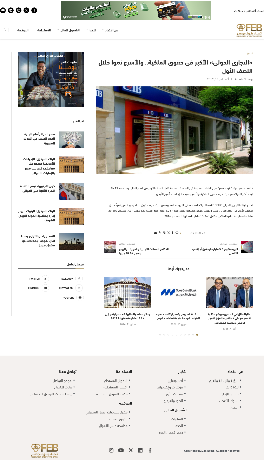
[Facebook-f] (150, 437)
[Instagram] (18, 4)
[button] (109, 293)
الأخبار (92, 17)
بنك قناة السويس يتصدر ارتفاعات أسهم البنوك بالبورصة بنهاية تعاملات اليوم (178, 303)
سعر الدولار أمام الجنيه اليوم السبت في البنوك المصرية (39, 126)
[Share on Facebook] (172, 219)
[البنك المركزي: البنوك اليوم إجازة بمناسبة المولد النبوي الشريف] (71, 204)
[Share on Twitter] (168, 219)
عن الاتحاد (111, 17)
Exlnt (210, 437)
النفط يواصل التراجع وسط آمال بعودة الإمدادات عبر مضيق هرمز (38, 227)
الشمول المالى (70, 17)
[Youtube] (3, 4)
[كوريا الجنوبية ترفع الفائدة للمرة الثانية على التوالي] (71, 179)
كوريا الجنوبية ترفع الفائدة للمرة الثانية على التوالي (37, 175)
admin (239, 66)
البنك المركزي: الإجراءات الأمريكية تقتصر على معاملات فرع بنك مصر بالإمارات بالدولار (39, 153)
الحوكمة (22, 17)
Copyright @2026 (195, 437)
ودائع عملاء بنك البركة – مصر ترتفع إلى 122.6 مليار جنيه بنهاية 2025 (127, 303)
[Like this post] (177, 219)
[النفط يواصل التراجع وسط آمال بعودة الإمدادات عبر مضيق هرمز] (71, 229)
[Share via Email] (155, 219)
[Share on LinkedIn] (164, 219)
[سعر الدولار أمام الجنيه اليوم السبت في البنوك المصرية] (71, 127)
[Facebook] (34, 4)
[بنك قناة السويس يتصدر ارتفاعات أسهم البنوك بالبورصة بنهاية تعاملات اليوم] (178, 279)
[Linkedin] (11, 4)
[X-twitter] (131, 437)
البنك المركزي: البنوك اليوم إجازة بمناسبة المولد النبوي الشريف (36, 202)
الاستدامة (44, 17)
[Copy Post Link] (160, 219)
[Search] (4, 17)
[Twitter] (26, 4)
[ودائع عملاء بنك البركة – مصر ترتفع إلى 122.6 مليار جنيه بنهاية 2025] (127, 279)
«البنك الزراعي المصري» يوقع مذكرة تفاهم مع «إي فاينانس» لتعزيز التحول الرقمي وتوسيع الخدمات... (229, 305)
